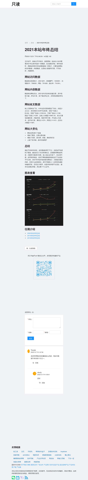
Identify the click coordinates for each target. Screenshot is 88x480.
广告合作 (40, 465)
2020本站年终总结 (33, 233)
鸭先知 (51, 458)
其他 (32, 43)
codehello (58, 455)
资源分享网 (17, 462)
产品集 (19, 467)
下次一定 (71, 458)
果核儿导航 (61, 458)
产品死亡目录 (48, 465)
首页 (26, 43)
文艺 (22, 451)
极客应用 (27, 462)
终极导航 (37, 462)
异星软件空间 (52, 451)
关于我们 (24, 465)
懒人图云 (68, 455)
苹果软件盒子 (40, 451)
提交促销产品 (64, 465)
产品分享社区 (41, 458)
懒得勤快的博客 (18, 458)
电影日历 (36, 455)
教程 (28, 465)
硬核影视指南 (46, 455)
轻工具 (15, 451)
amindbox (26, 455)
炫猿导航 (16, 455)
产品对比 (72, 465)
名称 (29, 332)
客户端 (14, 467)
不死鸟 (30, 451)
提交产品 (56, 465)
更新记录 (34, 465)
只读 (16, 4)
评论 (29, 319)
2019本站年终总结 (33, 235)
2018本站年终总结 (33, 238)
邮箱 (46, 332)
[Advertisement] (44, 24)
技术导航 (30, 458)
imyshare (64, 451)
